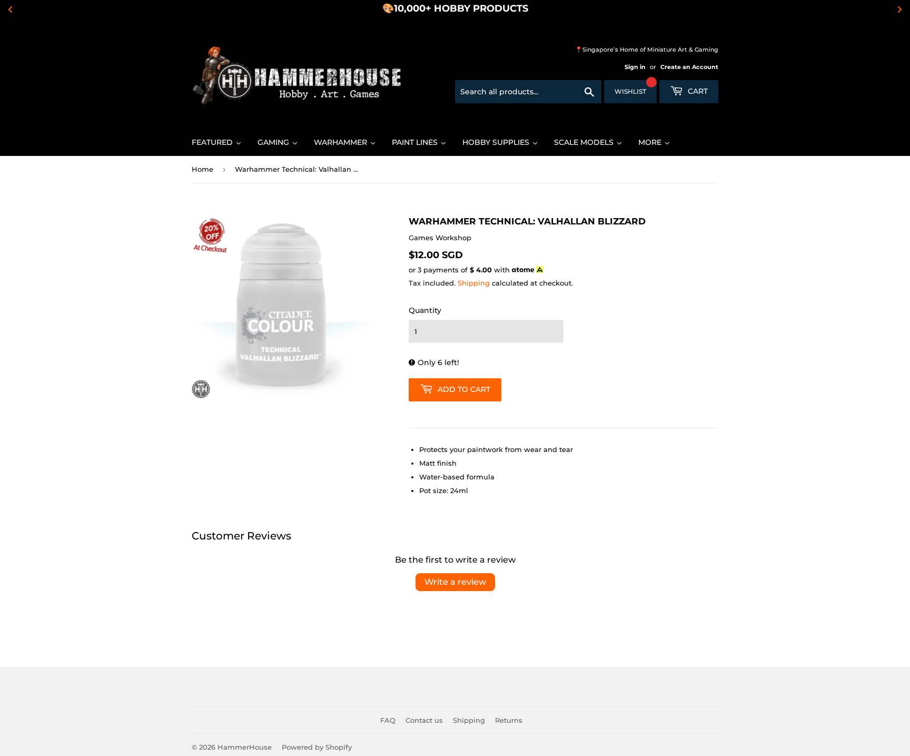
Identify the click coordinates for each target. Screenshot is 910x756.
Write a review (455, 582)
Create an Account (689, 67)
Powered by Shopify (317, 747)
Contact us (424, 720)
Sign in (635, 67)
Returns (508, 720)
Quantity (425, 310)
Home (202, 169)
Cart (697, 91)
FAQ (387, 720)
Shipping (474, 283)
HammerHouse (244, 747)
